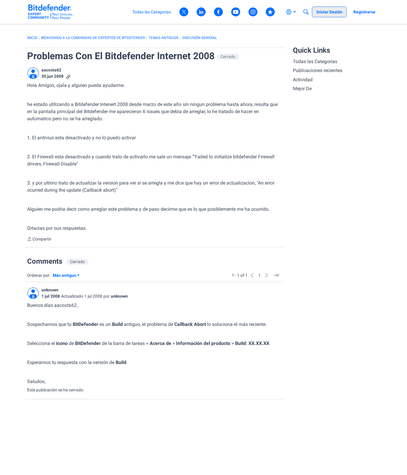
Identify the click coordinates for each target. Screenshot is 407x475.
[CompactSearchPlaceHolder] (306, 12)
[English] (50, 12)
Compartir (39, 240)
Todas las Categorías (315, 61)
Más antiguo (64, 276)
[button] (33, 73)
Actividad (303, 79)
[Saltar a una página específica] (276, 275)
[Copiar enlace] (68, 76)
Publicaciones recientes (317, 70)
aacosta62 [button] (51, 70)
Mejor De (302, 88)
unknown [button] (49, 290)
